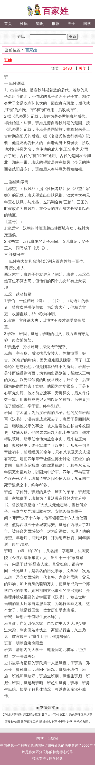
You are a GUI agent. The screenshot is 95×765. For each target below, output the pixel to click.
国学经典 (56, 758)
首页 (8, 24)
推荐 (55, 24)
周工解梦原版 (32, 714)
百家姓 (55, 11)
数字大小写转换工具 (55, 714)
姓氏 (24, 24)
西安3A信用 (12, 721)
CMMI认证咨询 (12, 714)
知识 (40, 24)
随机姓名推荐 (48, 721)
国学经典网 (81, 721)
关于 (71, 24)
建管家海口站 (29, 721)
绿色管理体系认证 (80, 714)
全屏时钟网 (65, 721)
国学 (87, 24)
